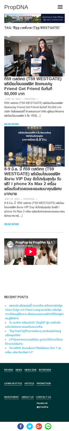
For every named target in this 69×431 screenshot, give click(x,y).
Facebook (42, 403)
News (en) (30, 370)
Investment (11, 397)
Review (8, 370)
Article (29, 383)
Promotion (44, 383)
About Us (27, 397)
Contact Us (43, 397)
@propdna (42, 407)
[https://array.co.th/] (34, 18)
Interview (45, 370)
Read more (11, 124)
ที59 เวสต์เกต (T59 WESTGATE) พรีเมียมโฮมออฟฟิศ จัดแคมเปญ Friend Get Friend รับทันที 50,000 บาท (33, 86)
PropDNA (30, 99)
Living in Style (13, 383)
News (19, 370)
